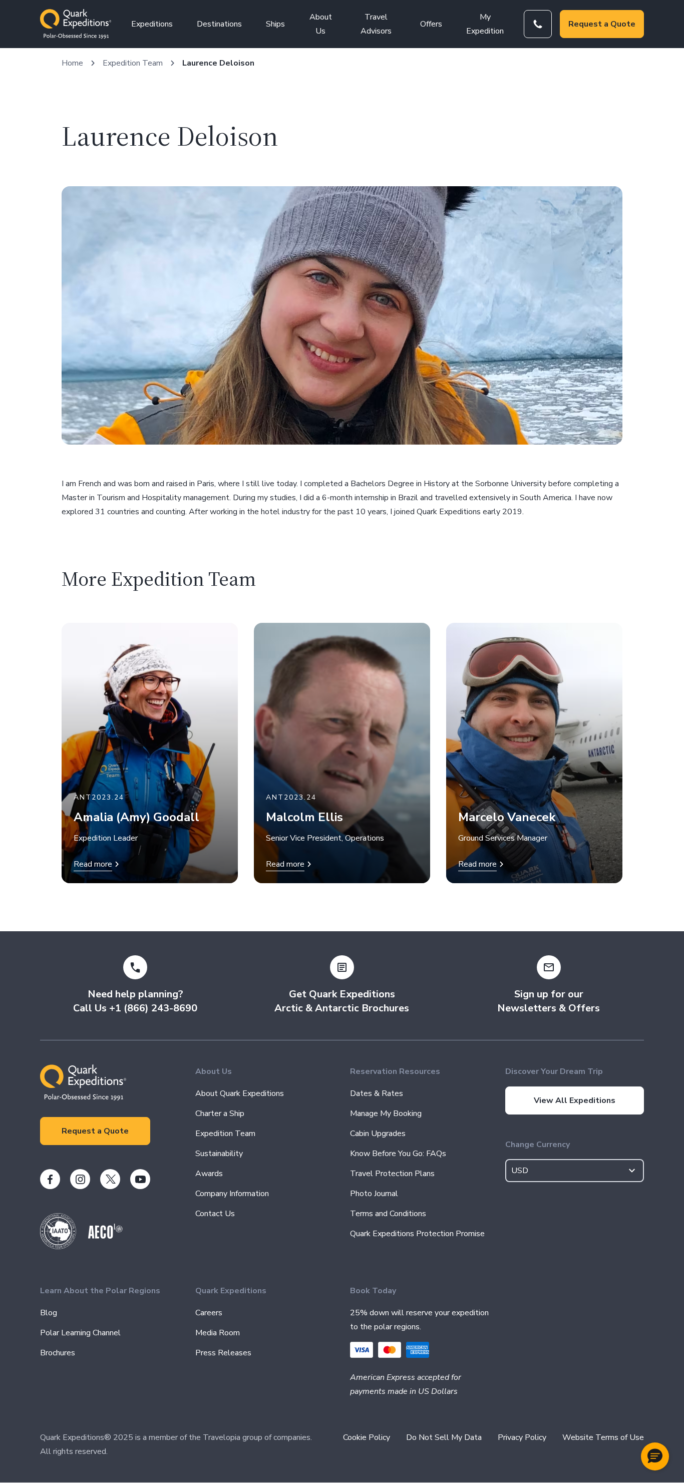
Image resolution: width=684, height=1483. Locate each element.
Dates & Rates (376, 1093)
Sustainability (219, 1153)
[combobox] (574, 1170)
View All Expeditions (574, 1100)
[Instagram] (80, 1179)
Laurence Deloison (218, 63)
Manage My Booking (386, 1113)
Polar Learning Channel (80, 1332)
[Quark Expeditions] (75, 24)
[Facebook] (50, 1179)
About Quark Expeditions (239, 1093)
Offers (431, 24)
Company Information (232, 1193)
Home (72, 63)
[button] (655, 1456)
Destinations (219, 24)
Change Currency (537, 1144)
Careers (208, 1312)
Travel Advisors (376, 24)
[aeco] (105, 1236)
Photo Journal (374, 1193)
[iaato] (58, 1246)
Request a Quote (601, 24)
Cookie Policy (366, 1437)
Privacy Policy (522, 1437)
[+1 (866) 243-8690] (538, 24)
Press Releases (223, 1352)
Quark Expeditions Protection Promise (417, 1233)
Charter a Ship (219, 1113)
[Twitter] (110, 1179)
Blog (48, 1312)
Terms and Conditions (388, 1213)
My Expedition (485, 24)
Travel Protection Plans (392, 1173)
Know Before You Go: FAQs (398, 1153)
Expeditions (152, 24)
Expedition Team (133, 63)
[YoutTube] (140, 1179)
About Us (320, 24)
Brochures (57, 1352)
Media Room (217, 1332)
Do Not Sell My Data (444, 1437)
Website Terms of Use (603, 1437)
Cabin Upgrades (378, 1133)
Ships (275, 24)
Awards (209, 1173)
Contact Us (215, 1213)
